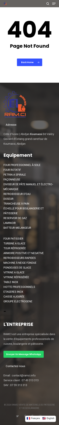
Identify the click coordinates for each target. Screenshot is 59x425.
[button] (54, 3)
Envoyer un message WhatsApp (23, 354)
